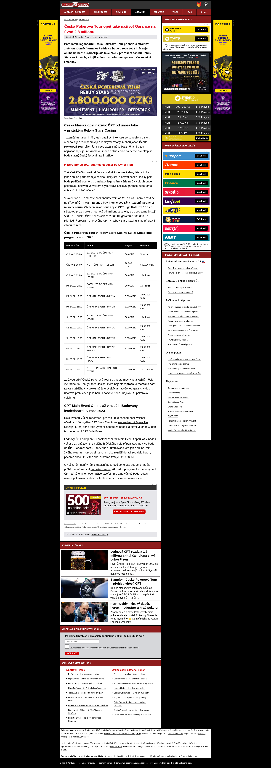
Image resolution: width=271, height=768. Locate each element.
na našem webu (101, 469)
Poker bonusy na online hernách (181, 369)
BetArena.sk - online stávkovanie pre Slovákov (88, 705)
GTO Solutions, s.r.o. (183, 763)
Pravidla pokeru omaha (178, 340)
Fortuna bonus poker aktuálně (180, 292)
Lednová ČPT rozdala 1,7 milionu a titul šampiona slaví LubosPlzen (132, 555)
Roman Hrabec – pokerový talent (182, 421)
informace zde (116, 746)
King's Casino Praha (176, 402)
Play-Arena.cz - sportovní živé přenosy (130, 697)
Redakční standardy (86, 763)
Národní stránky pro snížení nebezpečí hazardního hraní (173, 756)
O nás (62, 763)
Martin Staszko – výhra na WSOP (182, 426)
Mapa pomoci (143, 756)
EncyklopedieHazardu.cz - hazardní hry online (133, 683)
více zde (122, 527)
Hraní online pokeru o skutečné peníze (184, 373)
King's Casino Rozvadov (178, 397)
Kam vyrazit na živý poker (178, 388)
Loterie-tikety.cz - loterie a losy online (129, 688)
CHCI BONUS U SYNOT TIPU (129, 511)
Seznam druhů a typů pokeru (180, 344)
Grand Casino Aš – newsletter (180, 411)
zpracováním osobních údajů (94, 648)
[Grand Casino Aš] (185, 91)
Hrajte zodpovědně (70, 524)
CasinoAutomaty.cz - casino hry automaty (131, 693)
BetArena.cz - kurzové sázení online (83, 674)
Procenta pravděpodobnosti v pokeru (183, 316)
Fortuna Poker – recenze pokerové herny (185, 273)
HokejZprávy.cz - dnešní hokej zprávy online (87, 688)
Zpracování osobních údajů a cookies (132, 763)
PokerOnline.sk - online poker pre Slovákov (132, 715)
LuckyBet (111, 177)
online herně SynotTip (133, 422)
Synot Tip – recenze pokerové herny (183, 268)
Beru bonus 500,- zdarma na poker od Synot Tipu (100, 164)
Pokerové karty (174, 393)
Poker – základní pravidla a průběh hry (184, 307)
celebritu (69, 397)
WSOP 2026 (173, 416)
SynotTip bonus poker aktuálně (181, 288)
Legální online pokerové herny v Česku (184, 359)
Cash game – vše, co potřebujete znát (184, 326)
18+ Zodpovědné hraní (160, 763)
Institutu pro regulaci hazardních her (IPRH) (122, 733)
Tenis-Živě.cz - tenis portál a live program (85, 693)
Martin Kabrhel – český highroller (182, 430)
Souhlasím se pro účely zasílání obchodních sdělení (104, 648)
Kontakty (71, 763)
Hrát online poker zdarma (178, 364)
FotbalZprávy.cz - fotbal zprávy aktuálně (85, 683)
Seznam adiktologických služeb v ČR (120, 756)
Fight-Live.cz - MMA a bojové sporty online (86, 679)
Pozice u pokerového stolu (179, 335)
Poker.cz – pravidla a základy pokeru (129, 674)
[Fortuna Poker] (222, 113)
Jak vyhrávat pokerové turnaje (180, 321)
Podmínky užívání (105, 763)
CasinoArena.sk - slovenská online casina (131, 710)
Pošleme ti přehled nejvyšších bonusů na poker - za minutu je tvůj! (104, 636)
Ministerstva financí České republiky (174, 730)
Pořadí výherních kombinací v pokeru (183, 312)
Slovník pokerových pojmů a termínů (183, 330)
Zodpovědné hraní (175, 733)
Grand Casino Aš (175, 407)
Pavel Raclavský (100, 37)
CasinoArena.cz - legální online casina (130, 679)
